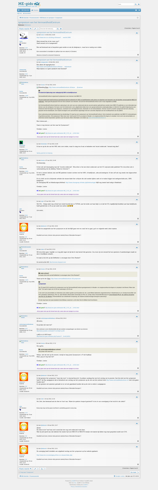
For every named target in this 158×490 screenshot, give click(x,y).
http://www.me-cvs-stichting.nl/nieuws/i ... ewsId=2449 (54, 37)
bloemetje (22, 145)
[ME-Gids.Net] (29, 4)
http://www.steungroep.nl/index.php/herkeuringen (81, 182)
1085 (26, 253)
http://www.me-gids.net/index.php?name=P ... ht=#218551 (53, 336)
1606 (26, 47)
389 (26, 237)
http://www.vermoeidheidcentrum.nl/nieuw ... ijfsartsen (66, 87)
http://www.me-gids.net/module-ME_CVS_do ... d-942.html (62, 133)
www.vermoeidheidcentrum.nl (97, 118)
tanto (20, 41)
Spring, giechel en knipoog (44, 153)
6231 (26, 328)
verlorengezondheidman (26, 324)
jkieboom (22, 232)
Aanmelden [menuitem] (140, 10)
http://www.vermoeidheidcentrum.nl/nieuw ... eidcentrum (54, 66)
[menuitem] (136, 10)
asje (20, 208)
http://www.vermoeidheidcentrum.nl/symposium (66, 278)
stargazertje (22, 69)
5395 (26, 149)
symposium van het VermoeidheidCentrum (39, 22)
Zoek (20, 13)
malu (20, 249)
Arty (75, 482)
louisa (21, 91)
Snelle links (19, 10)
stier (20, 406)
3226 (26, 74)
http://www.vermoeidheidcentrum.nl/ (117, 380)
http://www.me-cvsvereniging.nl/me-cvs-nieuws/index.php (54, 455)
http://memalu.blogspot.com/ (58, 262)
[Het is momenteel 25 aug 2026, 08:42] (137, 18)
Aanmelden (28, 13)
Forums (36, 10)
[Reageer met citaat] (136, 33)
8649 (26, 215)
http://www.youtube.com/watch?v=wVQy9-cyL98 (50, 331)
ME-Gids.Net (25, 10)
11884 (26, 95)
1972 (26, 412)
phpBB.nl (85, 484)
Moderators (28, 25)
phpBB (73, 480)
